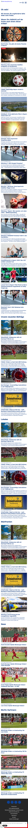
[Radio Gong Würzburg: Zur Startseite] (6, 2)
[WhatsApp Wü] (19, 802)
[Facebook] (8, 802)
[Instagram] (12, 802)
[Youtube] (15, 802)
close (25, 823)
